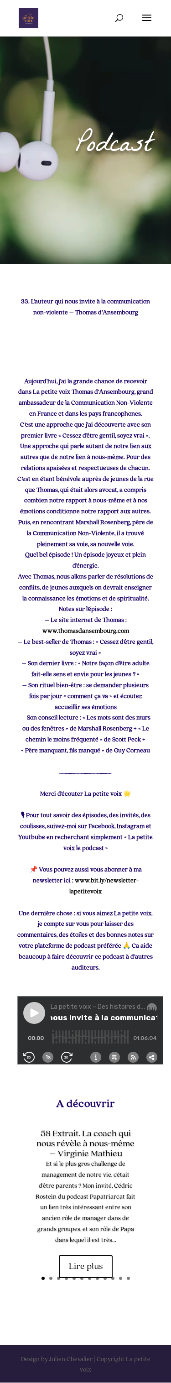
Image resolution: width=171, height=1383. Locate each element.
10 (112, 1278)
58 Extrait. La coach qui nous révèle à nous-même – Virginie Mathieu (85, 1144)
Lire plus (86, 1266)
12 (128, 1278)
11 (120, 1278)
